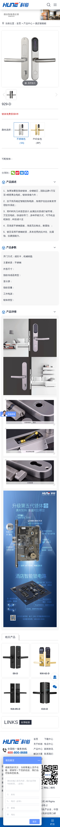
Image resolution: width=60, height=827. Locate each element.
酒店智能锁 (40, 23)
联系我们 (48, 754)
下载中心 (48, 739)
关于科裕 (38, 744)
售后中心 (48, 744)
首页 (18, 23)
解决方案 (38, 754)
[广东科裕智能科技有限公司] (16, 8)
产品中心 (28, 23)
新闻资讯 (48, 749)
